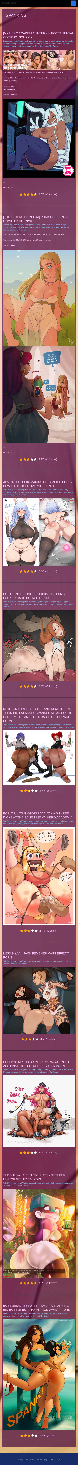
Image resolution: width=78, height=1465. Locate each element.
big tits (64, 41)
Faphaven (9, 3)
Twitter (6, 95)
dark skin (29, 44)
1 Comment (44, 46)
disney (68, 725)
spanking (30, 46)
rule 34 (19, 46)
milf (65, 490)
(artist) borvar (28, 821)
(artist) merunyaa (29, 961)
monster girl (53, 821)
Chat (51, 1460)
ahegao (53, 602)
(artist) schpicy (30, 41)
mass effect (41, 961)
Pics (32, 1460)
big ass (59, 602)
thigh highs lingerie (66, 492)
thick (36, 46)
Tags (46, 1460)
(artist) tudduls (28, 1183)
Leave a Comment (10, 230)
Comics (39, 1460)
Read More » (8, 187)
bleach (5, 604)
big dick (37, 821)
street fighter (18, 1072)
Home (20, 1460)
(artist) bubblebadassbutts (33, 1313)
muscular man (26, 604)
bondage (57, 725)
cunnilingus (7, 227)
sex (24, 46)
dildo (22, 227)
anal (38, 41)
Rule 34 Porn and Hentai (12, 490)
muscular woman (55, 44)
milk (18, 604)
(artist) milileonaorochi (31, 725)
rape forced (7, 824)
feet (4, 727)
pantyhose (7, 492)
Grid (26, 1460)
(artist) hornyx (30, 225)
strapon (56, 227)
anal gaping (45, 41)
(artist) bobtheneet (30, 602)
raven (9, 727)
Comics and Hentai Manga (13, 41)
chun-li (54, 1070)
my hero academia (67, 821)
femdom (37, 44)
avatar (46, 1313)
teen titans (30, 727)
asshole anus (56, 41)
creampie (21, 44)
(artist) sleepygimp (30, 1070)
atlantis (44, 725)
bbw (49, 490)
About (58, 1460)
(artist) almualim (29, 490)
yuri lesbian (64, 227)
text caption (48, 492)
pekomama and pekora (20, 492)
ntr (40, 227)
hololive (60, 490)
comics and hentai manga (56, 225)
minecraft (45, 1183)
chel (63, 725)
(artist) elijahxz (43, 602)
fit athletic (44, 44)
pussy (13, 46)
